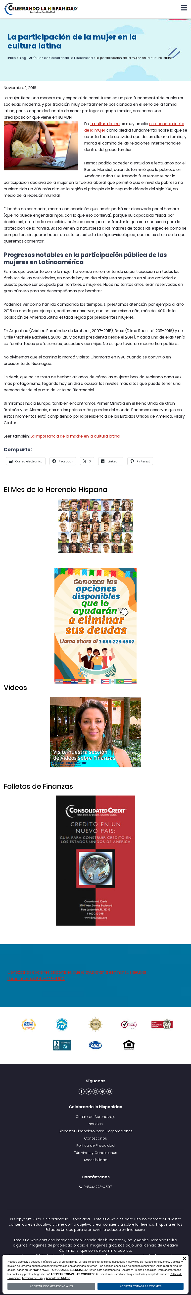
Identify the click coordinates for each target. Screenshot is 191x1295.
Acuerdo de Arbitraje (58, 1278)
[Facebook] (82, 1091)
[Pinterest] (102, 1091)
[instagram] (95, 1091)
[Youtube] (109, 1091)
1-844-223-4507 (98, 1186)
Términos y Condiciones (95, 1152)
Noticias (96, 1123)
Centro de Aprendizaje (95, 1116)
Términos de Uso (32, 1278)
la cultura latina (105, 124)
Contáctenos (96, 1177)
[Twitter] (89, 1091)
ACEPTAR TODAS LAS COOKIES (140, 1286)
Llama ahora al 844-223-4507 (36, 979)
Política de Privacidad (95, 1145)
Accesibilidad (95, 1159)
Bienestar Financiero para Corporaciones (96, 1131)
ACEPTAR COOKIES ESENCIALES (51, 1286)
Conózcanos (95, 1138)
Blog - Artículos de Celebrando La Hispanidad (56, 58)
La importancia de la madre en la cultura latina (75, 436)
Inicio (11, 58)
